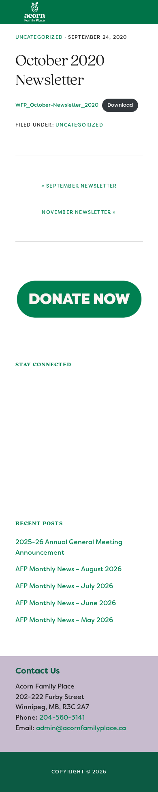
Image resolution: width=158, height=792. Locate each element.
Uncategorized (39, 37)
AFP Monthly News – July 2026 (64, 586)
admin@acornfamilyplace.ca (81, 728)
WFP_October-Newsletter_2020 (56, 104)
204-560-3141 (61, 717)
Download (120, 104)
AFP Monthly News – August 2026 (68, 569)
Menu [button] (148, 12)
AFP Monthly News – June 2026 (65, 603)
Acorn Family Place (34, 12)
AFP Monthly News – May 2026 (64, 620)
